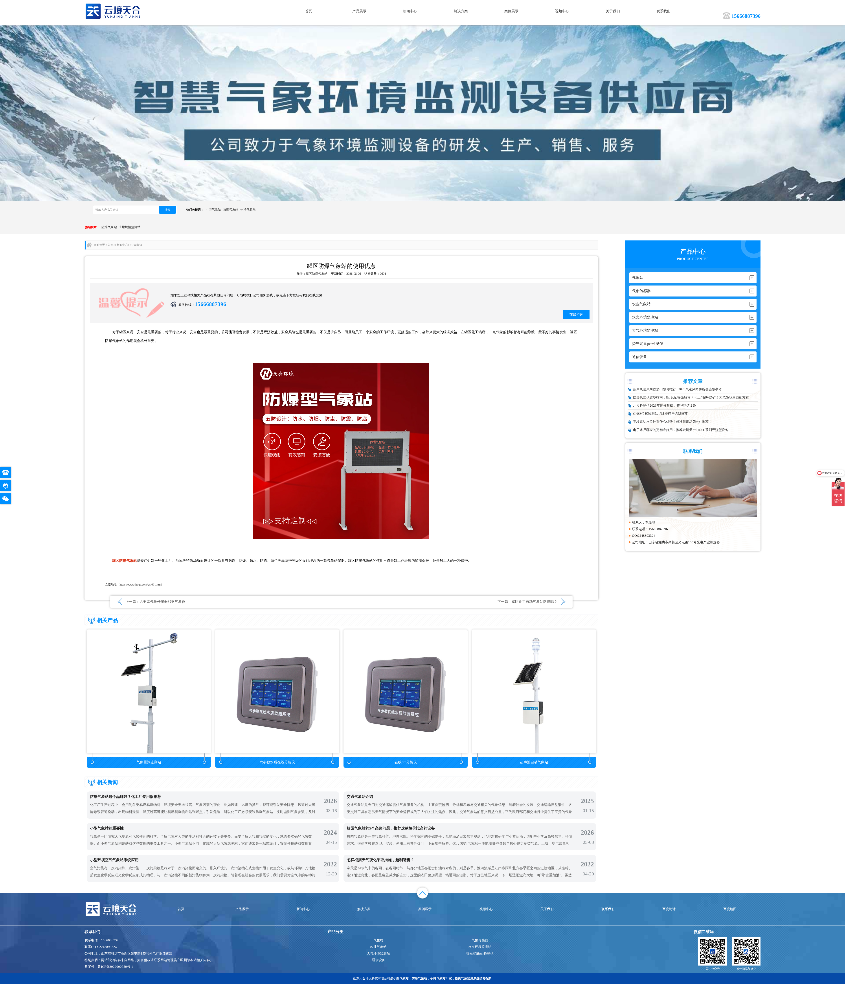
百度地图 (730, 909)
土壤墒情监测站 (129, 227)
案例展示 (511, 11)
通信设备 (378, 960)
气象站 (378, 940)
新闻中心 (410, 11)
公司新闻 (137, 245)
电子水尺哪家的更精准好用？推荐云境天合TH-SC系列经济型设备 (680, 430)
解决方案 (461, 11)
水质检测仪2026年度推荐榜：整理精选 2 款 (664, 405)
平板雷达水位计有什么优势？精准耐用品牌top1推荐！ (672, 422)
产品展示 (359, 11)
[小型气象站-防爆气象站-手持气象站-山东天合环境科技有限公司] (112, 11)
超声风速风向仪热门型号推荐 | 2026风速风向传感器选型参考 (677, 389)
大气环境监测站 (378, 953)
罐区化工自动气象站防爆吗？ (534, 602)
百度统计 (669, 909)
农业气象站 (378, 947)
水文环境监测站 (479, 947)
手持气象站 (248, 209)
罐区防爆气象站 (316, 273)
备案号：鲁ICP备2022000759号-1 (108, 966)
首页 (308, 11)
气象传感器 (480, 940)
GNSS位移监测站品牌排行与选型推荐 (660, 413)
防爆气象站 (230, 209)
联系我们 (663, 11)
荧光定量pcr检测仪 (480, 953)
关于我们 (613, 11)
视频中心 (562, 11)
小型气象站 (213, 209)
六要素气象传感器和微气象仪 (162, 602)
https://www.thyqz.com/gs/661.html (140, 584)
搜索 (167, 209)
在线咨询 (576, 314)
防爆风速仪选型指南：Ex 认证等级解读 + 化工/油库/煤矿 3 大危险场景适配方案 (691, 397)
